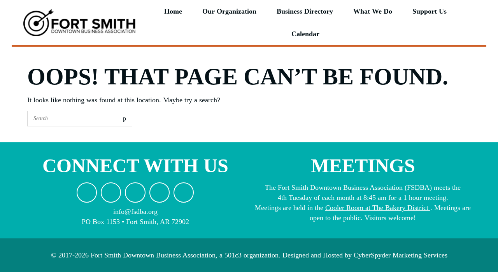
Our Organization (229, 11)
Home (173, 11)
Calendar (305, 34)
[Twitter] (159, 192)
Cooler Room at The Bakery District (376, 208)
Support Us (429, 11)
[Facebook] (111, 192)
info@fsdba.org (135, 211)
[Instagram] (135, 192)
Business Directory (305, 11)
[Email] (86, 192)
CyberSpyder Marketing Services (400, 255)
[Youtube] (183, 192)
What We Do (372, 11)
